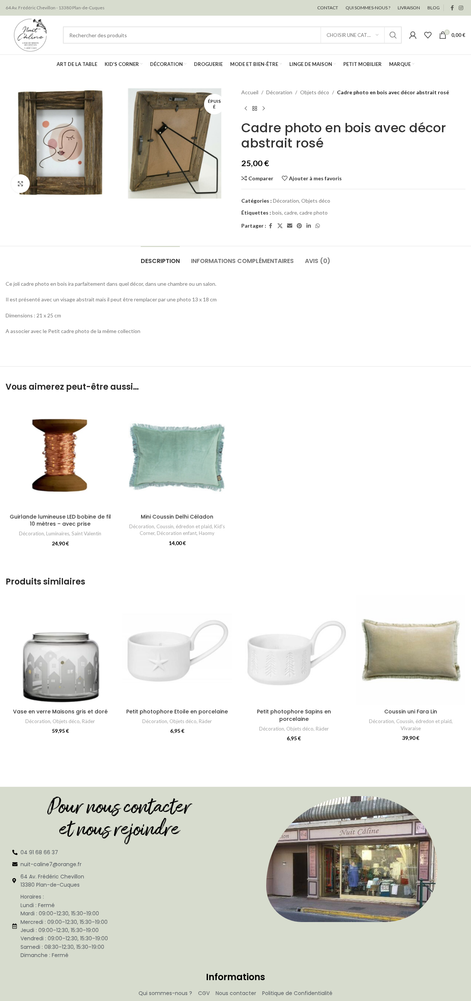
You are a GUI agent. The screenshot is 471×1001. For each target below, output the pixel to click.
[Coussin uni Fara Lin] (410, 650)
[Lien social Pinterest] (299, 226)
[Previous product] (245, 108)
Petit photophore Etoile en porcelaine (177, 711)
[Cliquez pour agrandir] (20, 183)
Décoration (279, 92)
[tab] (160, 257)
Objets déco (314, 92)
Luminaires (57, 533)
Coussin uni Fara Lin (410, 711)
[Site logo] (30, 34)
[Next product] (263, 108)
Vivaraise (411, 728)
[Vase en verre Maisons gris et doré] (60, 650)
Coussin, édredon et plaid (184, 526)
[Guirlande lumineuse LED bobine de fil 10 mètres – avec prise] (60, 455)
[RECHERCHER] (393, 35)
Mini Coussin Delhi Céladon (177, 516)
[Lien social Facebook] (452, 8)
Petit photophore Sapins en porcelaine (294, 715)
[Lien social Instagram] (460, 8)
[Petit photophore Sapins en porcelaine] (294, 650)
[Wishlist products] (427, 35)
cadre (290, 212)
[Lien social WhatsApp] (317, 226)
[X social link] (280, 226)
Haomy (206, 533)
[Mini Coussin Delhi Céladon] (177, 455)
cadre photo (313, 212)
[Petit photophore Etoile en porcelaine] (177, 650)
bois (277, 212)
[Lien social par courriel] (290, 226)
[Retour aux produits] (254, 108)
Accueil (249, 92)
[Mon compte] (412, 35)
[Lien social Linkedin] (308, 226)
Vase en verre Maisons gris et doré (60, 711)
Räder (88, 721)
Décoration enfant (177, 533)
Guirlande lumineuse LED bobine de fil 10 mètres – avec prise (60, 520)
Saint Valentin (86, 533)
